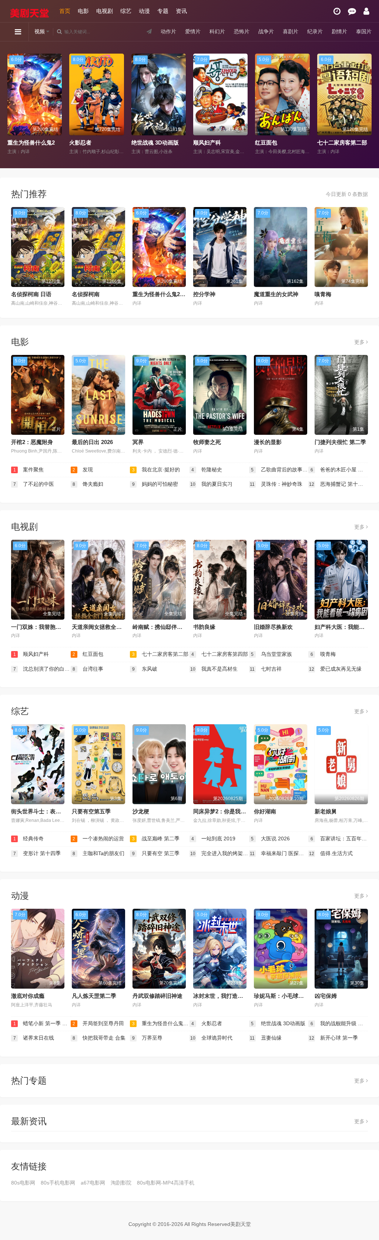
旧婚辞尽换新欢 (273, 627)
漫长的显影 (268, 442)
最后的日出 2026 (92, 442)
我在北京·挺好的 (156, 469)
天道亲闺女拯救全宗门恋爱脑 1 (110, 627)
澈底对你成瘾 (27, 996)
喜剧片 (290, 31)
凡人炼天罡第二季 (94, 996)
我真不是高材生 (214, 669)
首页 (64, 11)
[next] (367, 104)
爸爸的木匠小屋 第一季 (339, 469)
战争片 (266, 31)
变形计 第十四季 (37, 853)
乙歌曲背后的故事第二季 (279, 469)
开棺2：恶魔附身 (32, 442)
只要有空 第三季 (156, 853)
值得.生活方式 (331, 853)
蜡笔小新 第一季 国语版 (42, 1023)
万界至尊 (147, 1038)
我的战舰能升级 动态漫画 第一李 (339, 1023)
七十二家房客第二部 (280, 142)
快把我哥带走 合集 (99, 1038)
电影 (83, 11)
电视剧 (104, 11)
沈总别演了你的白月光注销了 (42, 669)
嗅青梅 (323, 294)
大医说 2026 (270, 838)
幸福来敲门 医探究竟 (279, 853)
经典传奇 (28, 838)
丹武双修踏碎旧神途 (157, 996)
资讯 (181, 11)
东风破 (145, 669)
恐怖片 (241, 31)
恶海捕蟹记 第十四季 (338, 484)
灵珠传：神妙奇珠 (276, 484)
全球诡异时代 (211, 1038)
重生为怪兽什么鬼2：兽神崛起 (170, 294)
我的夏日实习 (211, 484)
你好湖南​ (265, 811)
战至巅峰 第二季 (156, 838)
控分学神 (204, 294)
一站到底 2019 (213, 838)
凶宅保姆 (326, 996)
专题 (162, 11)
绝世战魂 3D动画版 (93, 142)
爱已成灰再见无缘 (335, 669)
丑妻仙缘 (266, 1038)
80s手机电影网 (58, 1183)
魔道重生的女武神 (276, 294)
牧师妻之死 (207, 442)
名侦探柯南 (86, 294)
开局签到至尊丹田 (98, 1023)
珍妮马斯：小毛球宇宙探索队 (290, 996)
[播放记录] (337, 11)
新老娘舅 (326, 811)
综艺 (125, 11)
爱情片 (193, 31)
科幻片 (217, 31)
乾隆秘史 (206, 469)
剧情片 (339, 31)
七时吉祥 (266, 669)
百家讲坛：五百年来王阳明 (339, 838)
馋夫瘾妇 (88, 484)
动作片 (168, 31)
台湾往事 (88, 669)
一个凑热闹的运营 (339, 142)
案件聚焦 (28, 469)
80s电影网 (23, 1183)
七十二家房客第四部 (219, 654)
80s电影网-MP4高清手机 (165, 1183)
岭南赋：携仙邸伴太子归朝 (166, 627)
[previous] (12, 104)
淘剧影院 (121, 1183)
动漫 (144, 11)
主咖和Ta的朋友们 (98, 853)
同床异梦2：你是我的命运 (225, 811)
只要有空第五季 (91, 811)
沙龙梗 (141, 811)
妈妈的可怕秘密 (155, 484)
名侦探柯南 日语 (31, 294)
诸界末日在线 (33, 1038)
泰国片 (364, 31)
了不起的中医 (33, 484)
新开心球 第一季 (333, 1038)
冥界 (138, 442)
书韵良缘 (204, 627)
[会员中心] (366, 11)
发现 (83, 469)
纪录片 (315, 31)
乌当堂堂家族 (271, 654)
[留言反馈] (352, 11)
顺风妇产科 (145, 142)
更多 (360, 342)
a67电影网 (93, 1183)
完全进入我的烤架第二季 (219, 853)
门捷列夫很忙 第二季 (340, 442)
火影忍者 (18, 142)
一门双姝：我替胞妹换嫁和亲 (47, 627)
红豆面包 (204, 142)
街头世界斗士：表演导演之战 (47, 811)
